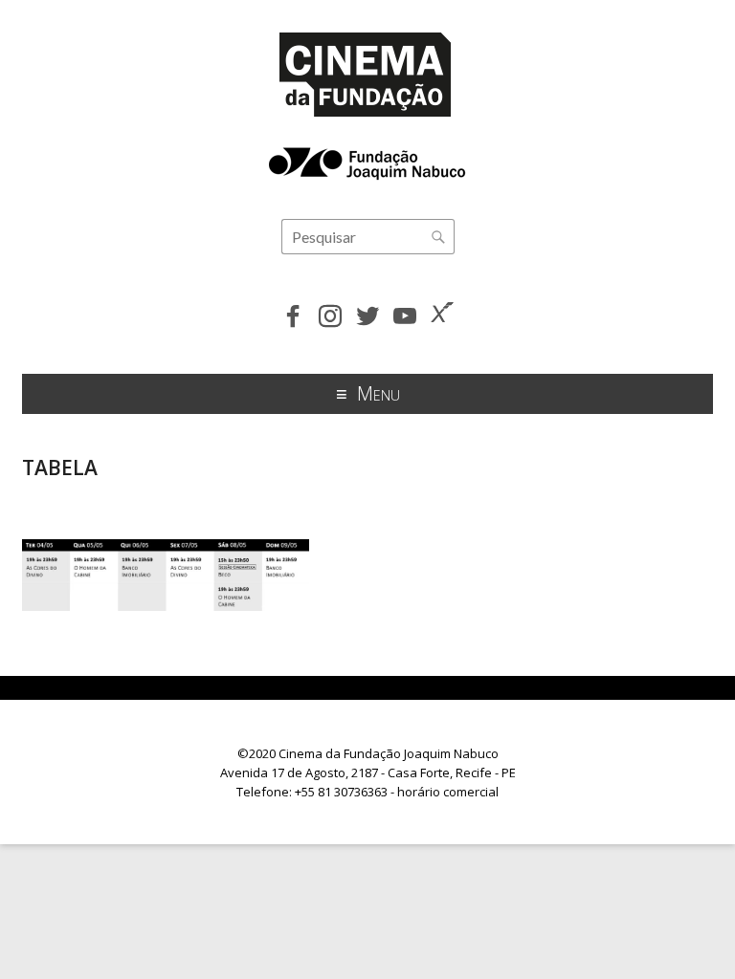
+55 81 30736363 (341, 791)
